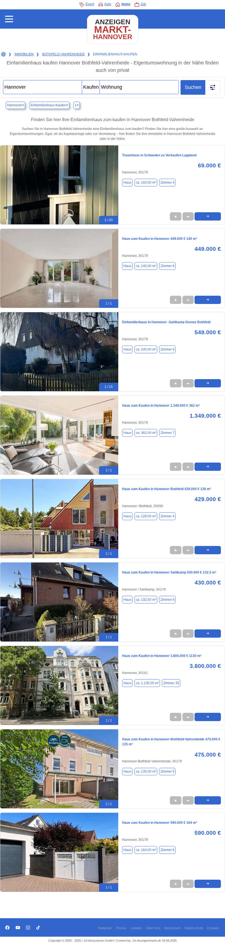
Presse (121, 928)
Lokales (136, 928)
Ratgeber (105, 928)
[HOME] (3, 54)
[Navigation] (9, 19)
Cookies (213, 928)
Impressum (172, 928)
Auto (107, 4)
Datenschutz (193, 928)
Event (90, 4)
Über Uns (153, 928)
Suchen (193, 87)
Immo (126, 4)
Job (143, 4)
